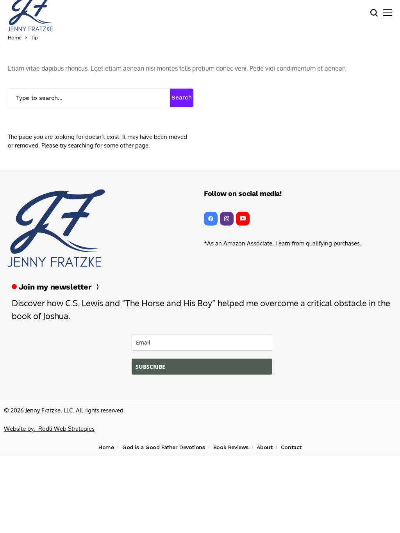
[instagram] (227, 219)
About (264, 447)
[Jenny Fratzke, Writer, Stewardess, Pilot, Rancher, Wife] (56, 228)
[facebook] (211, 219)
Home (14, 37)
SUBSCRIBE (150, 366)
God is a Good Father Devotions (163, 447)
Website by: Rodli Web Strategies (49, 428)
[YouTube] (243, 219)
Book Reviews (230, 447)
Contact (291, 447)
